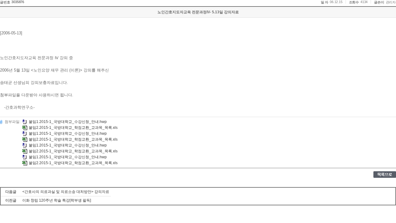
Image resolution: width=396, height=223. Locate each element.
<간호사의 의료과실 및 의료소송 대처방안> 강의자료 (65, 192)
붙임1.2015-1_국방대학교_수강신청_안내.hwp (68, 122)
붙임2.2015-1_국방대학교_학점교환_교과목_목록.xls (73, 127)
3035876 (17, 2)
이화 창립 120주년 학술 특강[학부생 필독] (56, 200)
